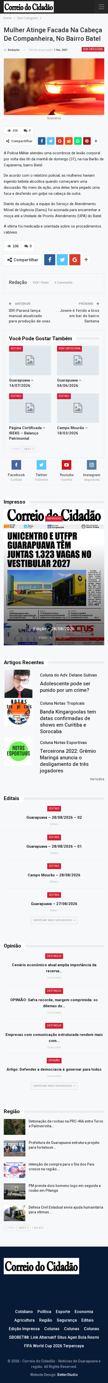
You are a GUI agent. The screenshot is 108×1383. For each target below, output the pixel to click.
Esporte (63, 1311)
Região (45, 1320)
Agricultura (24, 1320)
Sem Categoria (93, 49)
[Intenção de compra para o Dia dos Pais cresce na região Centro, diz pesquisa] (14, 1170)
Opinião (54, 1060)
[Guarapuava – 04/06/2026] (78, 360)
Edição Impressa (24, 1328)
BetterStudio (67, 1375)
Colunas (52, 1328)
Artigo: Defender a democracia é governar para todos (54, 1069)
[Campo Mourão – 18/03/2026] (78, 408)
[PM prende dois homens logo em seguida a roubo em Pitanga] (14, 1191)
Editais (16, 348)
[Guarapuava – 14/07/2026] (30, 360)
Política (44, 1311)
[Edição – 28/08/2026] (54, 577)
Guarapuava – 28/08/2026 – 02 (54, 817)
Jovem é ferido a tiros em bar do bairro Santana (79, 315)
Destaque (54, 956)
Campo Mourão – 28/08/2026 (54, 875)
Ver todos (97, 779)
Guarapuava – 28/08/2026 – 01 (54, 846)
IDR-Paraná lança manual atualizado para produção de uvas (29, 315)
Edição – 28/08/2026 (54, 628)
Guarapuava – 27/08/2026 (54, 904)
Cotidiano (24, 1311)
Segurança (67, 1320)
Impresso (54, 518)
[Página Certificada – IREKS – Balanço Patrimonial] (30, 408)
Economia (84, 1311)
